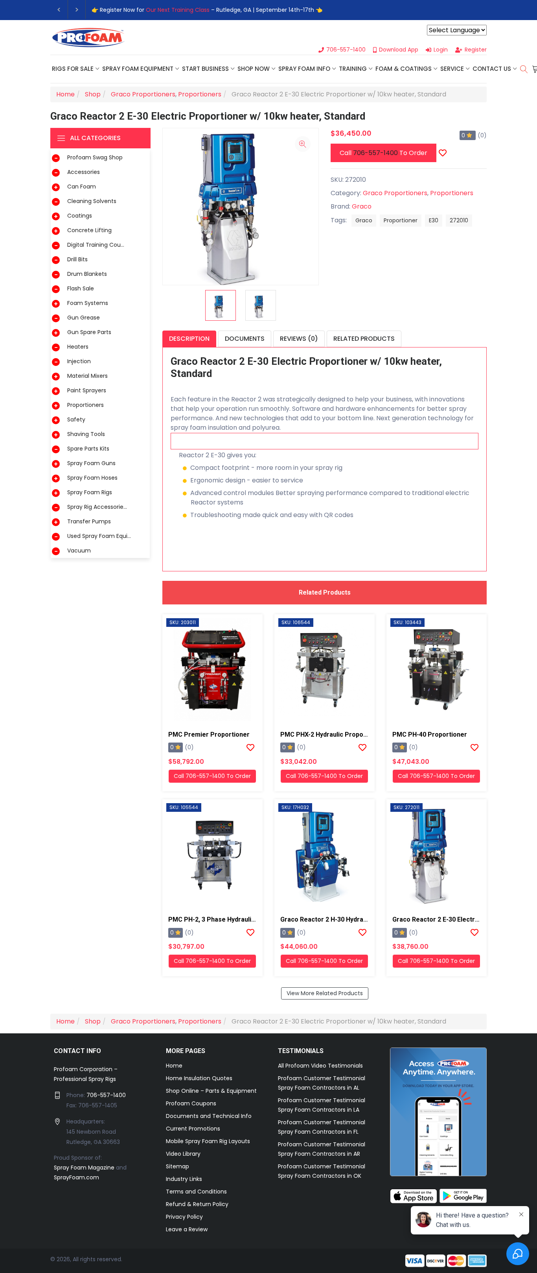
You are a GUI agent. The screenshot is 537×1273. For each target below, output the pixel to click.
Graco (361, 206)
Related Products (364, 338)
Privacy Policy (184, 1217)
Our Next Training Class (178, 10)
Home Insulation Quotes (199, 1078)
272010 (459, 220)
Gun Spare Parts (89, 332)
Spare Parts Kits (88, 449)
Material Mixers (87, 376)
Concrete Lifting (89, 230)
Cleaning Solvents (91, 201)
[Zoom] (303, 144)
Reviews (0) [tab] (299, 338)
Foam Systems (87, 303)
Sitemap (177, 1166)
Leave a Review (187, 1229)
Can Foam (81, 186)
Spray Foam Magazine (84, 1167)
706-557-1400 (375, 152)
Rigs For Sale (73, 69)
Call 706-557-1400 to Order (212, 776)
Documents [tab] (245, 338)
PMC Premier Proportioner (209, 734)
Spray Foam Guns (91, 463)
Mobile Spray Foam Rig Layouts (208, 1141)
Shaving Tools (86, 434)
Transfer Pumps (89, 521)
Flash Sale (80, 288)
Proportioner (400, 220)
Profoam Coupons (191, 1103)
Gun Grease (83, 317)
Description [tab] (189, 338)
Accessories (83, 172)
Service (452, 69)
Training (353, 69)
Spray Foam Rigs (89, 492)
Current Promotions (193, 1129)
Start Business (205, 69)
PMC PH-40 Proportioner (429, 734)
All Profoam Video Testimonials (320, 1066)
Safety (76, 419)
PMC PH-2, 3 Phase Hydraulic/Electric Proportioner (244, 919)
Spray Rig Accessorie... (97, 507)
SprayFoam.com (76, 1177)
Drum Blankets (87, 274)
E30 (433, 220)
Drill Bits (77, 259)
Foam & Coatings (403, 69)
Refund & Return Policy (197, 1204)
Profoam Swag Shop (95, 157)
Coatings (79, 216)
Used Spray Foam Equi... (99, 536)
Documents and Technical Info (209, 1116)
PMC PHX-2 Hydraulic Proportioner (332, 734)
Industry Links (184, 1179)
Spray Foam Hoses (92, 478)
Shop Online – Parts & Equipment (211, 1091)
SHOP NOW (253, 69)
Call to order (383, 152)
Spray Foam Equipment (137, 69)
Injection (79, 361)
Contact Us (492, 69)
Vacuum (79, 550)
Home (174, 1066)
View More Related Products (325, 993)
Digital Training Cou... (95, 245)
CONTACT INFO (77, 1051)
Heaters (77, 347)
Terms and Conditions (196, 1191)
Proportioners (85, 405)
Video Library (183, 1154)
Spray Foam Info (304, 69)
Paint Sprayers (86, 390)
